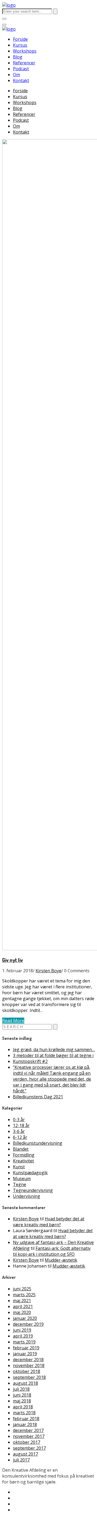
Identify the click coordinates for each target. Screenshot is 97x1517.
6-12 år (20, 1137)
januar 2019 (25, 1354)
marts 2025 (24, 1295)
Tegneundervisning (33, 1190)
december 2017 (28, 1430)
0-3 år (19, 1119)
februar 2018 (26, 1419)
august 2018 (25, 1383)
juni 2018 (22, 1395)
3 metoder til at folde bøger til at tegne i (53, 1055)
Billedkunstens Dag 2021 (38, 1097)
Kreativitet (23, 1161)
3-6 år (19, 1131)
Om (16, 75)
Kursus (20, 45)
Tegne (19, 1184)
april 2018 (23, 1407)
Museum (22, 1178)
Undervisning (26, 1196)
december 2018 (28, 1360)
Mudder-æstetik (61, 1260)
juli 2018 (21, 1389)
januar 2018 (25, 1424)
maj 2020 (22, 1312)
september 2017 (29, 1448)
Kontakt (21, 80)
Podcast (21, 69)
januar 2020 (25, 1318)
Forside (20, 39)
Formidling (23, 1155)
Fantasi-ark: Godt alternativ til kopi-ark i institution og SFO (52, 1251)
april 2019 (23, 1336)
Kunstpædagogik (30, 1173)
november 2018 (28, 1365)
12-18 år (21, 1125)
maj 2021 (22, 1301)
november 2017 (28, 1436)
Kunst (19, 1167)
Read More (13, 1020)
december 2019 (28, 1324)
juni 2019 (22, 1330)
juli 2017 (21, 1460)
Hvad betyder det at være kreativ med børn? (48, 1222)
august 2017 (25, 1454)
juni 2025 (22, 1289)
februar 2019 (26, 1348)
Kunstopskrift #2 (30, 1061)
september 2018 (29, 1377)
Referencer (24, 63)
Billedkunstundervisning (37, 1143)
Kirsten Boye (48, 971)
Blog (17, 57)
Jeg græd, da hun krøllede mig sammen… (54, 1049)
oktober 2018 (26, 1371)
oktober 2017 (26, 1442)
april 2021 (23, 1306)
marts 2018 (24, 1413)
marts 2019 (24, 1342)
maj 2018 (22, 1401)
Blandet (21, 1149)
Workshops (24, 51)
